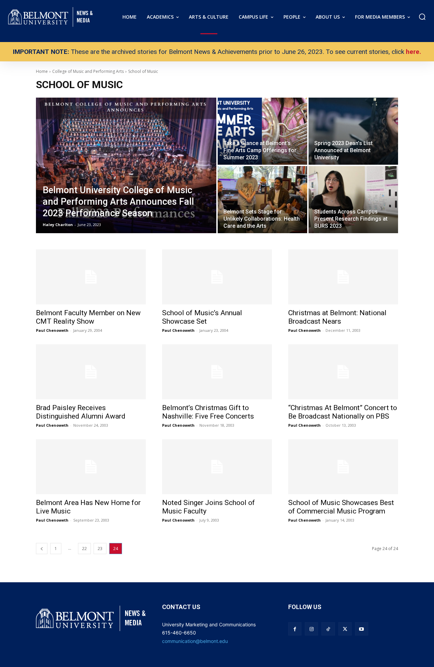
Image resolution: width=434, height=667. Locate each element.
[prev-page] (41, 548)
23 (100, 548)
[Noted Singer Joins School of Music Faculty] (217, 466)
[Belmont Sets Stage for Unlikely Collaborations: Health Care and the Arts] (262, 199)
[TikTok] (328, 628)
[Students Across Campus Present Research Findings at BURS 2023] (353, 199)
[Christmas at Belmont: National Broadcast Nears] (343, 276)
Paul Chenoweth (52, 330)
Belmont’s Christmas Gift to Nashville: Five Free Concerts (208, 412)
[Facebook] (294, 628)
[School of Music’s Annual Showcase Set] (217, 276)
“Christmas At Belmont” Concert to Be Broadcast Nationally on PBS (342, 412)
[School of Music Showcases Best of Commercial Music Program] (343, 466)
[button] (422, 16)
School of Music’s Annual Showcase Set (202, 317)
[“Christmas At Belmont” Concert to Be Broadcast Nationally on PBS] (343, 371)
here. (413, 52)
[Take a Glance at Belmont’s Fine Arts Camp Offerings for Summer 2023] (262, 131)
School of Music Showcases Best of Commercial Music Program (341, 507)
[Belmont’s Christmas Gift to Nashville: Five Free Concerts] (217, 371)
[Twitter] (345, 628)
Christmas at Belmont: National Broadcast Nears (337, 317)
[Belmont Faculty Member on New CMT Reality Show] (91, 276)
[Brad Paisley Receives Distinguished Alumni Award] (91, 371)
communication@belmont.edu (195, 641)
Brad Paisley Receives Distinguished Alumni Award (80, 412)
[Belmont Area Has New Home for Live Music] (91, 466)
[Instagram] (311, 628)
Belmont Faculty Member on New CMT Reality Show (88, 317)
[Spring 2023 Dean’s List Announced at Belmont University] (353, 131)
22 (84, 548)
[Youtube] (361, 628)
